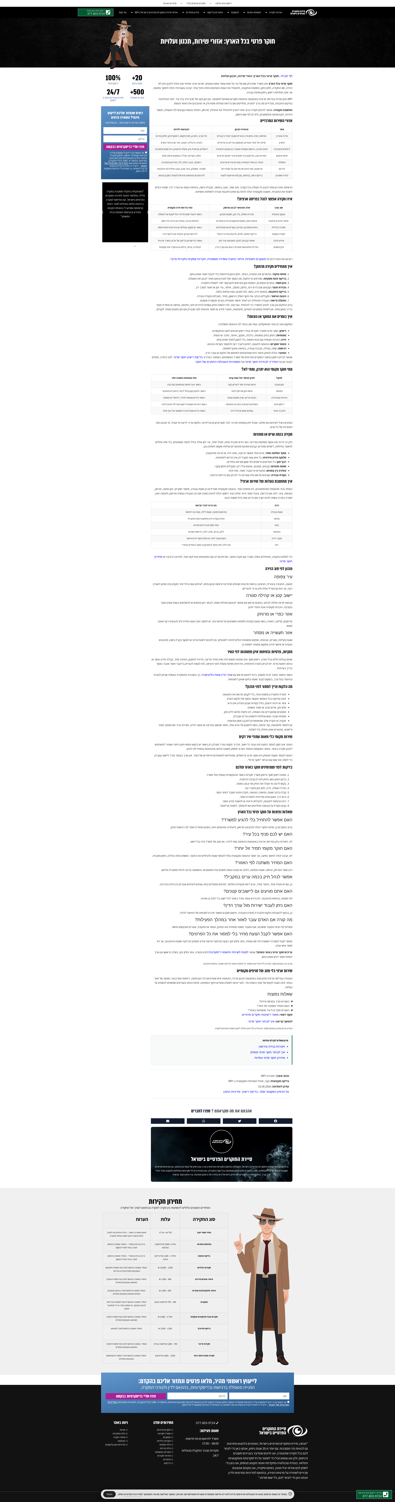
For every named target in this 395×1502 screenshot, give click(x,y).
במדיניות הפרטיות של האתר (125, 164)
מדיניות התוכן (231, 1091)
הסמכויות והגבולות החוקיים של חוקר (217, 361)
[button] (275, 1121)
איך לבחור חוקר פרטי (261, 1021)
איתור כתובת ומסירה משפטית (225, 259)
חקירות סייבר (178, 259)
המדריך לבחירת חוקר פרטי (261, 361)
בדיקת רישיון (250, 1091)
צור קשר (122, 12)
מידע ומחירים (192, 12)
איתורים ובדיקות (215, 12)
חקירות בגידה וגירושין (272, 1046)
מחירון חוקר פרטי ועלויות (269, 1057)
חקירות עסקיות (197, 259)
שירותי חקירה (275, 12)
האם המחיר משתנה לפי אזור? (273, 1006)
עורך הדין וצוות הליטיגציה (217, 674)
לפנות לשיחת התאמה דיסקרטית (228, 952)
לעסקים (235, 12)
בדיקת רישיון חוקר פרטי (188, 357)
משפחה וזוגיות (254, 12)
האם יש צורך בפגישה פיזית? (274, 1001)
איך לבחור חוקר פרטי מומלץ (267, 1052)
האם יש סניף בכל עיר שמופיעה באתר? (268, 1010)
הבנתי (109, 1494)
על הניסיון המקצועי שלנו (274, 1091)
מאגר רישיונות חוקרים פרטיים (260, 1014)
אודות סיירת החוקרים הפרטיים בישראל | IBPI (156, 12)
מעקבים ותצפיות (255, 259)
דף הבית (286, 76)
